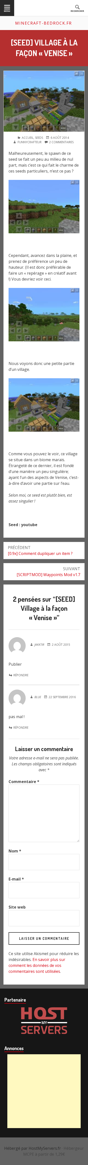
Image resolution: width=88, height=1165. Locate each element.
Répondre (20, 675)
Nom (15, 851)
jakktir (39, 645)
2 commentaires (61, 142)
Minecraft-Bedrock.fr (43, 23)
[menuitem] (7, 8)
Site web (17, 907)
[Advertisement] (44, 1091)
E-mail (16, 879)
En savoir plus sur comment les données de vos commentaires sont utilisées (37, 965)
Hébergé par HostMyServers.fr (32, 1148)
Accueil (27, 138)
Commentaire (24, 781)
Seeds (39, 138)
